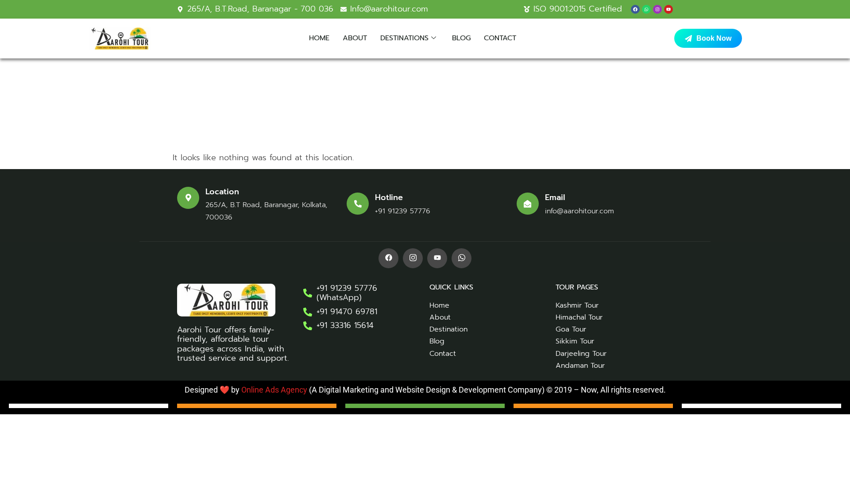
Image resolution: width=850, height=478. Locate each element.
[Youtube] (668, 9)
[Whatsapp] (646, 9)
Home (319, 38)
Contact (500, 38)
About (355, 38)
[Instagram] (657, 9)
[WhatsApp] (461, 258)
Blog (461, 38)
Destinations (404, 38)
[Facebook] (635, 9)
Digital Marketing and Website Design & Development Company (429, 389)
